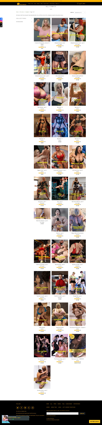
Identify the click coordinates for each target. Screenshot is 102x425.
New (29, 3)
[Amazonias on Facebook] (21, 407)
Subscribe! (46, 3)
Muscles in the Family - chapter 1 (15, 417)
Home (17, 12)
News (38, 3)
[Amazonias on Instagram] (33, 407)
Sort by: (72, 12)
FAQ (42, 3)
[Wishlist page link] (78, 3)
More (57, 3)
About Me (54, 407)
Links (59, 407)
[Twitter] (1, 23)
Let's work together (69, 407)
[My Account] (80, 4)
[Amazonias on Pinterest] (25, 407)
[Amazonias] (21, 3)
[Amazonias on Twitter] (18, 407)
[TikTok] (1, 26)
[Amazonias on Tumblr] (29, 407)
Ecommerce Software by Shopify (53, 419)
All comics (22, 12)
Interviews (52, 3)
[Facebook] (1, 19)
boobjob (27, 12)
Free (35, 3)
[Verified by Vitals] (13, 419)
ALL (32, 3)
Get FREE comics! (94, 421)
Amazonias (52, 418)
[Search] (82, 4)
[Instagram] (1, 21)
